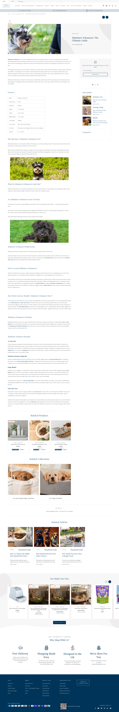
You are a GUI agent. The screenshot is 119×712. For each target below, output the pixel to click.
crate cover (38, 391)
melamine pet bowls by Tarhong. (18, 326)
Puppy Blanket (12, 367)
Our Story (27, 685)
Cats (12, 1)
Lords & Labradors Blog (18, 13)
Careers (27, 690)
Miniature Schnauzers (13, 59)
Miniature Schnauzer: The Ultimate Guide (36, 13)
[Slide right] (107, 17)
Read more (96, 104)
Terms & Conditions (64, 688)
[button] (103, 5)
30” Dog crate (12, 341)
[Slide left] (103, 17)
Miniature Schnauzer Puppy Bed (17, 356)
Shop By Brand (45, 693)
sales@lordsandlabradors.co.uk (99, 664)
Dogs (4, 1)
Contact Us (10, 683)
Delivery (10, 685)
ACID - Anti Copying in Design (32, 688)
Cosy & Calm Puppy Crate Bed (25, 361)
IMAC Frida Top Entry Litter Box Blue (17, 608)
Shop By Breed (45, 695)
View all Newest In (59, 622)
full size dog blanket (28, 380)
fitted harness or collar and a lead (20, 302)
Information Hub (46, 683)
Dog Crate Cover (13, 388)
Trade (26, 693)
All (10, 20)
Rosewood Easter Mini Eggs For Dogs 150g (102, 609)
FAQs (9, 693)
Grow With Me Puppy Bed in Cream (39, 444)
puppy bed (10, 350)
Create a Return (11, 688)
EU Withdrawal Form (64, 693)
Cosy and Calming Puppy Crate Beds (23, 498)
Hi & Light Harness (24, 306)
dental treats (49, 257)
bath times (53, 283)
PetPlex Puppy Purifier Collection (18, 444)
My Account (45, 685)
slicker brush (47, 285)
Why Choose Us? (29, 683)
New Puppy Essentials (55, 498)
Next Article (58, 508)
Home (9, 13)
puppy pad (25, 350)
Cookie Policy (63, 683)
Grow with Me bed (55, 359)
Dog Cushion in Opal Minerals (81, 608)
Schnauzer (33, 401)
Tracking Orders (46, 688)
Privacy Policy (63, 685)
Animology (59, 283)
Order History (45, 690)
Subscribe (94, 74)
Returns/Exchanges (12, 690)
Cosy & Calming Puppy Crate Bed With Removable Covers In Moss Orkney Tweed (38, 609)
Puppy (21, 1)
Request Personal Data (65, 690)
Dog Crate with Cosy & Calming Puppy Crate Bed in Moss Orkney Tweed (60, 609)
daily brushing (40, 283)
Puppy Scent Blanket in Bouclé (60, 444)
